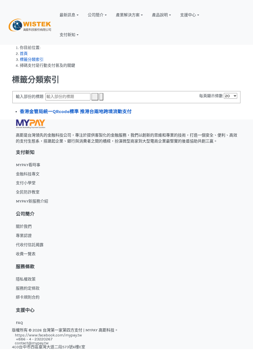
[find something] (245, 25)
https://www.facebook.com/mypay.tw (48, 335)
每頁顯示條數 (211, 96)
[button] (70, 15)
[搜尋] (94, 96)
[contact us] (233, 25)
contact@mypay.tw (32, 343)
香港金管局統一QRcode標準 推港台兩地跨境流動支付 (76, 111)
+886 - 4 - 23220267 (34, 339)
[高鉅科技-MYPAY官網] (30, 24)
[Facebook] (227, 25)
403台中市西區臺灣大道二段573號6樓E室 (48, 347)
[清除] (101, 96)
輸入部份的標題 (30, 96)
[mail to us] (239, 25)
